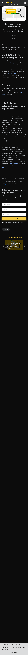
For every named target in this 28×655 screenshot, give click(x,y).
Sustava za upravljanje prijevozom (10, 63)
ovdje (7, 649)
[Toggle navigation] (25, 3)
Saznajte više (5, 647)
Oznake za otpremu (14, 163)
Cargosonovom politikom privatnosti (11, 223)
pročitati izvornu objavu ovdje (8, 179)
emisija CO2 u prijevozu (12, 73)
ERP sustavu (5, 168)
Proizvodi (6, 229)
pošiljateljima (9, 65)
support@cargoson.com (6, 184)
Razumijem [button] (14, 652)
